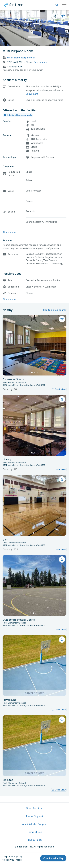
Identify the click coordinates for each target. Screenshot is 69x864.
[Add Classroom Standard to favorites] (62, 319)
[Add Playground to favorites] (62, 639)
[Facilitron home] (14, 7)
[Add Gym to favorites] (62, 479)
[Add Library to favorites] (62, 399)
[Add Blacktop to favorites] (62, 719)
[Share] (55, 16)
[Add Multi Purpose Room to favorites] (63, 16)
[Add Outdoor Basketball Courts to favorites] (62, 559)
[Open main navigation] (64, 5)
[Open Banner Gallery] (34, 28)
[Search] (56, 5)
